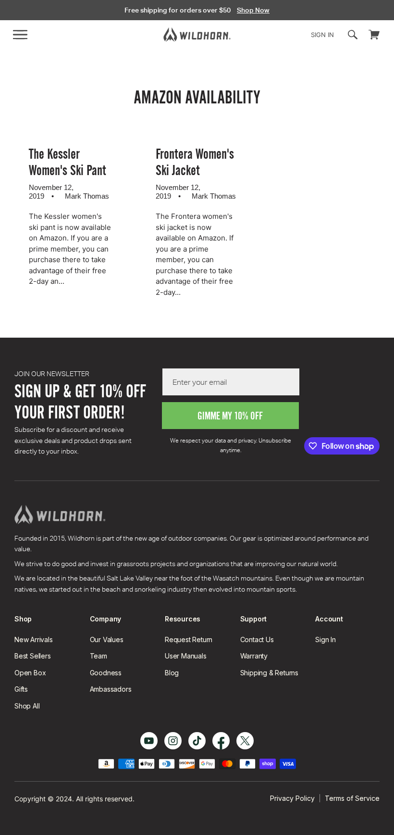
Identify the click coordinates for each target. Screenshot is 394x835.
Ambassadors (111, 689)
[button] (20, 34)
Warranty (254, 656)
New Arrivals (33, 639)
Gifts (21, 689)
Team (98, 656)
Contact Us (257, 639)
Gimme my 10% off (230, 416)
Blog (172, 673)
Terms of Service (352, 798)
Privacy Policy (292, 798)
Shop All (26, 706)
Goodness (106, 673)
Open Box (30, 673)
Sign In (325, 639)
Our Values (106, 639)
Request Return (188, 639)
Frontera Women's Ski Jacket (195, 162)
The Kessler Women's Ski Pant (67, 162)
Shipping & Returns (269, 673)
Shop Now (253, 10)
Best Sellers (32, 656)
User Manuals (186, 656)
